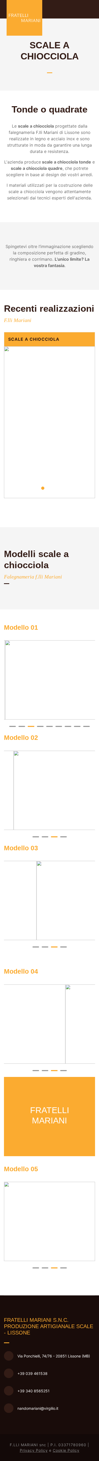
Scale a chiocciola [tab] (33, 339)
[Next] (89, 422)
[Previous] (9, 422)
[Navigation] (94, 9)
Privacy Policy (34, 1450)
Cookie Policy (66, 1450)
